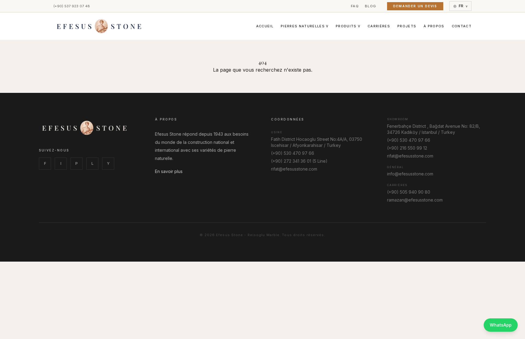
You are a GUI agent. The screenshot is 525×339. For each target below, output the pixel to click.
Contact (462, 26)
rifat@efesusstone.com (294, 168)
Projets (406, 26)
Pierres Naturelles (304, 26)
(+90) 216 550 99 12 (407, 148)
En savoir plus (169, 171)
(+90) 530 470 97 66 (292, 153)
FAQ (355, 6)
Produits (348, 26)
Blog (370, 6)
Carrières (379, 26)
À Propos (434, 26)
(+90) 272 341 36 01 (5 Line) (299, 161)
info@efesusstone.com (410, 173)
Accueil (264, 26)
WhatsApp (501, 324)
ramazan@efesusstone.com (415, 199)
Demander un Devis (415, 6)
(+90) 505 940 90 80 (408, 192)
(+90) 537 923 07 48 (71, 6)
